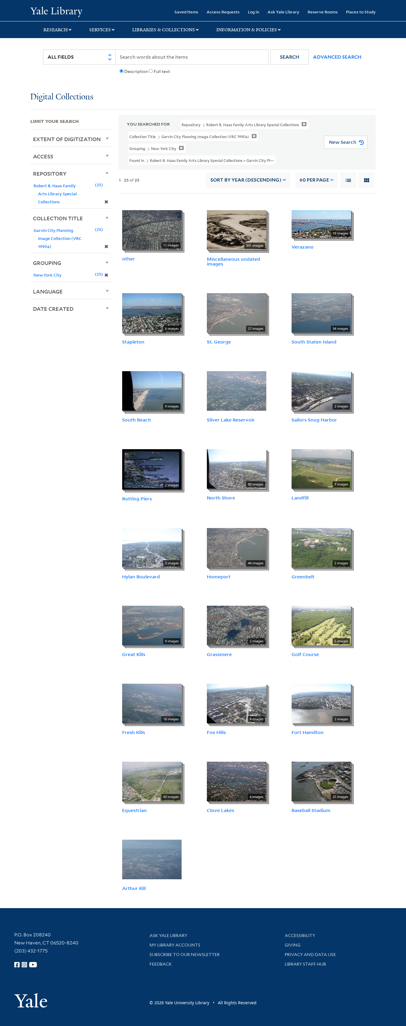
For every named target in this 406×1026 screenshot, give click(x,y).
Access (43, 156)
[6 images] (152, 312)
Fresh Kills (133, 732)
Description (136, 71)
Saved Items (186, 12)
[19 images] (321, 223)
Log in (253, 12)
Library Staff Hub (305, 964)
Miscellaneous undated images (233, 261)
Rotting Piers (137, 499)
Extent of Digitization (67, 139)
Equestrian (134, 810)
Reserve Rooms (323, 12)
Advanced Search (337, 57)
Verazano (303, 247)
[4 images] (236, 703)
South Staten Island (314, 342)
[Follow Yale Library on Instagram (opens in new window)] (24, 964)
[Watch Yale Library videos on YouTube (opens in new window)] (33, 964)
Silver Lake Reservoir (231, 420)
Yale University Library (56, 11)
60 (314, 180)
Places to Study (361, 12)
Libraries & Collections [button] (163, 30)
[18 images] (152, 703)
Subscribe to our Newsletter (185, 954)
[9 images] (152, 390)
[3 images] (152, 547)
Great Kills (133, 654)
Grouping (47, 262)
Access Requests (223, 12)
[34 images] (321, 312)
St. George (219, 342)
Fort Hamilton (308, 732)
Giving (292, 945)
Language (48, 291)
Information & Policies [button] (246, 30)
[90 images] (236, 468)
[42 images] (152, 781)
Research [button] (55, 30)
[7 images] (321, 468)
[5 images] (321, 625)
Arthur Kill (134, 888)
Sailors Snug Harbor (314, 420)
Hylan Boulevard (141, 577)
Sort (245, 180)
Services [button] (100, 30)
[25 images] (321, 781)
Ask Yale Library (283, 12)
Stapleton (133, 342)
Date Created (53, 308)
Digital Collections (61, 97)
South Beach (136, 420)
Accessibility (300, 935)
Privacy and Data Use (310, 954)
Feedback (161, 964)
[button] (289, 57)
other (128, 259)
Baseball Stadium (311, 810)
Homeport (219, 577)
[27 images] (236, 312)
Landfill (300, 498)
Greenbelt (303, 577)
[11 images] (152, 229)
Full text (162, 71)
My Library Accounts (175, 945)
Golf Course (305, 654)
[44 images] (236, 547)
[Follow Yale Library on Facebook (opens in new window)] (17, 964)
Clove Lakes (220, 810)
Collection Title (58, 218)
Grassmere (219, 654)
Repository (50, 173)
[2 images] (321, 390)
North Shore (221, 498)
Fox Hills (216, 732)
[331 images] (236, 229)
